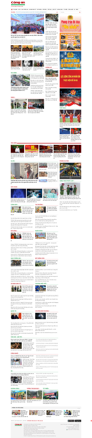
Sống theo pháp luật (67, 180)
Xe (74, 9)
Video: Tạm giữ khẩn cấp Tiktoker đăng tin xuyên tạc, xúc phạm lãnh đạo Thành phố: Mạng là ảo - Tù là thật (18, 112)
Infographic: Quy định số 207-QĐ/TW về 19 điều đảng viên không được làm (31, 155)
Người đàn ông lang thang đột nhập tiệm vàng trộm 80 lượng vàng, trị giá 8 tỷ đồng (52, 175)
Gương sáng (60, 9)
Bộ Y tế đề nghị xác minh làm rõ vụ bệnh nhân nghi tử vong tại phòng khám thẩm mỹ (34, 200)
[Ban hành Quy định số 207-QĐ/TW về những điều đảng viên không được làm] (46, 149)
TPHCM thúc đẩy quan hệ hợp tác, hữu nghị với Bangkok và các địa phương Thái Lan (37, 87)
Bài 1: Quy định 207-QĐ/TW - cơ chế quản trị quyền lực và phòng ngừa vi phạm (51, 65)
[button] (56, 12)
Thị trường (39, 9)
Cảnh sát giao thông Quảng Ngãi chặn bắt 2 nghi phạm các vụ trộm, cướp (51, 38)
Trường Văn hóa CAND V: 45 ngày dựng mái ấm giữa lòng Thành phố (51, 60)
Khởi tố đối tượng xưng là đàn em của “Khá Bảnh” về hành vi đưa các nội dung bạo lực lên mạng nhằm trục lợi (48, 166)
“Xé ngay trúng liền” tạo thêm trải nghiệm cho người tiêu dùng (52, 209)
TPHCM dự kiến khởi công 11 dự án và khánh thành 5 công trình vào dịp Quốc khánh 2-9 (20, 89)
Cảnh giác (14, 204)
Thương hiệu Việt (41, 283)
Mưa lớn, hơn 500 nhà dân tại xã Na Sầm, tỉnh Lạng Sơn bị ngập (51, 48)
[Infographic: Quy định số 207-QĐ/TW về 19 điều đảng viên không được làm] (31, 149)
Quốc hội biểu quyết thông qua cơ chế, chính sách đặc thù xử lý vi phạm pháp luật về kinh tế (27, 55)
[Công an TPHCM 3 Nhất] (70, 22)
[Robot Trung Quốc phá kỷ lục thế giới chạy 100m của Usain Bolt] (65, 131)
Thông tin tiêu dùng (17, 407)
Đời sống (45, 9)
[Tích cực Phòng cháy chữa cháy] (70, 41)
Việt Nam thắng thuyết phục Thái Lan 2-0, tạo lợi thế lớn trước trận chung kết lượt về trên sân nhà (70, 125)
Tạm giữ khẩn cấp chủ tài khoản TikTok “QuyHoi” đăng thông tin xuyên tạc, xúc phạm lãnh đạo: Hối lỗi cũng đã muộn (69, 197)
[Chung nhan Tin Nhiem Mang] (72, 429)
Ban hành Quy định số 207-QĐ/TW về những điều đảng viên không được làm (45, 155)
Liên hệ (24, 420)
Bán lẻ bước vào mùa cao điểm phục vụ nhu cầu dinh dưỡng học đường (41, 413)
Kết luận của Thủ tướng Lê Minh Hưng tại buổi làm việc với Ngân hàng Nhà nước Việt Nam (52, 236)
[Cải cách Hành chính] (70, 97)
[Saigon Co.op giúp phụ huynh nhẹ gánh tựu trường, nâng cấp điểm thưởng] (50, 412)
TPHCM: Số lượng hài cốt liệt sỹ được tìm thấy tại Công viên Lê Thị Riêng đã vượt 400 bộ (37, 77)
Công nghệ (70, 9)
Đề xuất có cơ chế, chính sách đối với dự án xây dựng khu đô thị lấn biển (37, 82)
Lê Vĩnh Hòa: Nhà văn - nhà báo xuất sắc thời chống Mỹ (47, 343)
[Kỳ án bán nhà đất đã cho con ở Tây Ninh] (34, 395)
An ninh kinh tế (32, 9)
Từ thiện (65, 9)
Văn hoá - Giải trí (16, 337)
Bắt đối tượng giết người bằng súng (15, 68)
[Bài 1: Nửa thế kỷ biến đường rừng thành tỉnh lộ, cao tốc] (51, 72)
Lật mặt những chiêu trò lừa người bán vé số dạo (38, 69)
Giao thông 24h (24, 9)
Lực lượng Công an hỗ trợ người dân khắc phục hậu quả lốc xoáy (18, 401)
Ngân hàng (39, 230)
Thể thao (50, 9)
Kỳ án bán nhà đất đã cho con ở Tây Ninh (34, 401)
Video (77, 9)
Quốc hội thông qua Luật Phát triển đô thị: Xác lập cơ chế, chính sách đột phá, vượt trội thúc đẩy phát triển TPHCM (16, 55)
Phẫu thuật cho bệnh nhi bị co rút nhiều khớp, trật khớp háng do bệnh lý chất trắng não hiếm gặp (18, 200)
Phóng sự (48, 67)
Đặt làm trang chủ (17, 420)
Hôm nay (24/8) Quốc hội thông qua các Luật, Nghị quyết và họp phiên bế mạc (51, 43)
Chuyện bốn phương (42, 311)
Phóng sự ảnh (64, 161)
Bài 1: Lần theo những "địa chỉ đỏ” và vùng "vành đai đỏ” (27, 69)
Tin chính (15, 9)
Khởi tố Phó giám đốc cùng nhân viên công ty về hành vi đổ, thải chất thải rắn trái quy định (27, 289)
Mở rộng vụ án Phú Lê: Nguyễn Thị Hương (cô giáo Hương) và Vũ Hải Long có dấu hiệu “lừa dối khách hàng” (21, 304)
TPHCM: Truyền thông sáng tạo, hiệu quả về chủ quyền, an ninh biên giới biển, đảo (37, 92)
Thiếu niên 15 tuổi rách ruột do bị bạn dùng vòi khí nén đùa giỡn (50, 199)
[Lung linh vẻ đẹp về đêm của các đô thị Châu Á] (70, 169)
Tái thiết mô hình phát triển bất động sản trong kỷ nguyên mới (38, 53)
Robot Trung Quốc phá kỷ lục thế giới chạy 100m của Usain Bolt (65, 137)
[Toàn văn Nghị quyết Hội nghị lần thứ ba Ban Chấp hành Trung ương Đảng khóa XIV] (60, 149)
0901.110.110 (40, 420)
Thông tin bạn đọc (33, 388)
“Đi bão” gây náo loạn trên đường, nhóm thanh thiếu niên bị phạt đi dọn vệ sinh (51, 33)
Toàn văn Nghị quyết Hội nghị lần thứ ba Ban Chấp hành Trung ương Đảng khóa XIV (60, 155)
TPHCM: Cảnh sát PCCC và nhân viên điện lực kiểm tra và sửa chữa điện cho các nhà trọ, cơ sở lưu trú (28, 236)
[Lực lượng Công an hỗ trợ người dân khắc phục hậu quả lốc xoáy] (18, 395)
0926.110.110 (34, 420)
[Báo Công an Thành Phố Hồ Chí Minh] (12, 9)
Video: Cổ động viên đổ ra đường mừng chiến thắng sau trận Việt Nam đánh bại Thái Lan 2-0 (76, 138)
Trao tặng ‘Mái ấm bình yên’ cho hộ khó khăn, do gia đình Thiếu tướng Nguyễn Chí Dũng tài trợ (50, 402)
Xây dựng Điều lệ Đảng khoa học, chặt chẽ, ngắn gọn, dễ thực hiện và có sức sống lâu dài (17, 156)
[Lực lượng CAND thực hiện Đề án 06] (70, 78)
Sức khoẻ (14, 187)
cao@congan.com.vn (75, 428)
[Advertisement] (55, 4)
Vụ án (19, 9)
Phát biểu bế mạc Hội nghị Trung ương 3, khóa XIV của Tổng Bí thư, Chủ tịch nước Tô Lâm (74, 156)
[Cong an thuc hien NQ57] (70, 60)
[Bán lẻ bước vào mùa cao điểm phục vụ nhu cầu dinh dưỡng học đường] (33, 412)
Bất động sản (39, 258)
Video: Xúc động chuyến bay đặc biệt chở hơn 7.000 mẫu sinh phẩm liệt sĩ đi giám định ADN (35, 111)
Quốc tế (54, 9)
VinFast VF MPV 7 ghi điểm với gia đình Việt (44, 373)
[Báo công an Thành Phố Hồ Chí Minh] (18, 3)
